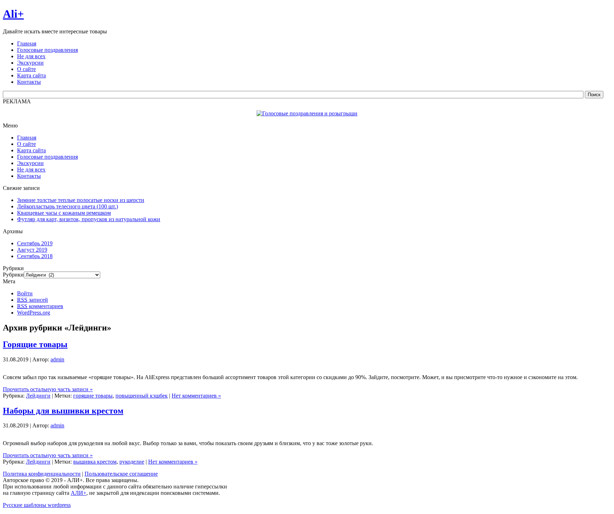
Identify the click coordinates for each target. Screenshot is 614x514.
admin (57, 359)
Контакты (29, 176)
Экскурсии (30, 163)
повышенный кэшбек (141, 396)
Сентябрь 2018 (35, 256)
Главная (26, 138)
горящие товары (93, 396)
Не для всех (31, 169)
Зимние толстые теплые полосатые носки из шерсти (80, 200)
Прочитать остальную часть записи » (48, 389)
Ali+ (13, 13)
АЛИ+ (78, 493)
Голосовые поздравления (47, 157)
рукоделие (131, 462)
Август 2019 (32, 250)
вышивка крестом (95, 462)
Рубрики (13, 275)
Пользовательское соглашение (121, 474)
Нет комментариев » (196, 396)
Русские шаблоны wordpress (37, 505)
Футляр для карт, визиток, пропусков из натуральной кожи (88, 219)
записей (32, 300)
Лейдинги (38, 396)
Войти (25, 293)
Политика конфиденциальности (42, 474)
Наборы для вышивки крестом (63, 410)
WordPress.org (33, 313)
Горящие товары (35, 344)
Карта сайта (31, 150)
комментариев (40, 306)
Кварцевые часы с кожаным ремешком (64, 213)
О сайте (26, 144)
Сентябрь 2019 (35, 243)
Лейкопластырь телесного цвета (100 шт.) (67, 206)
